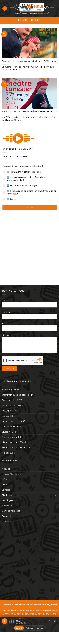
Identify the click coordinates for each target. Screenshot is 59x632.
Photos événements (13, 447)
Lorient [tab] (19, 628)
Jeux (4, 484)
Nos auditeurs (9, 437)
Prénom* (6, 312)
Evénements (8, 400)
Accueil (6, 468)
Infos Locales (9, 405)
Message (6, 335)
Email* (5, 323)
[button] (4, 8)
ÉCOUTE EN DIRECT (31, 20)
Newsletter (7, 505)
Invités (5, 416)
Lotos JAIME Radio (11, 474)
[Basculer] (55, 479)
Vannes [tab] (40, 628)
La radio (6, 489)
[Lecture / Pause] (4, 621)
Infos (4, 479)
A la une (6, 389)
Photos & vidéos (10, 442)
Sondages (7, 500)
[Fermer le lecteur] (55, 621)
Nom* (5, 300)
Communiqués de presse (15, 394)
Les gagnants (9, 426)
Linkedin (6, 431)
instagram (7, 410)
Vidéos (5, 452)
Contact (6, 521)
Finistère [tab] (29, 628)
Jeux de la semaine (12, 421)
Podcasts (7, 516)
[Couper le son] (49, 621)
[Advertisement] (29, 244)
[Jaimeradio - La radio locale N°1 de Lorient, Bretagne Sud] (31, 7)
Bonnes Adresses (11, 510)
